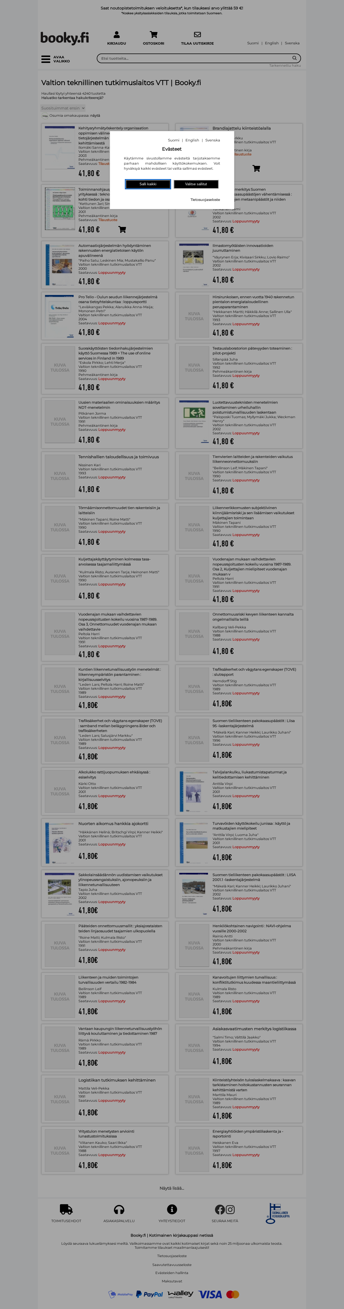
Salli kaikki (147, 184)
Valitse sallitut (196, 184)
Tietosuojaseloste (205, 200)
